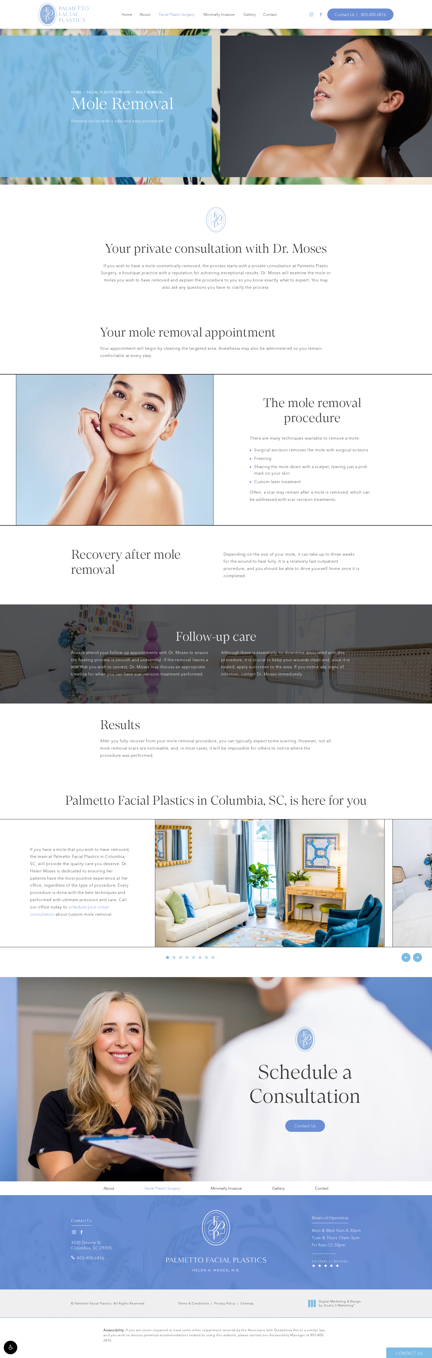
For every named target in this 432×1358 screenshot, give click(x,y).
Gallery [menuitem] (250, 14)
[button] (10, 1347)
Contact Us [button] (409, 1353)
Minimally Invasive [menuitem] (219, 14)
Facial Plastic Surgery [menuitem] (176, 14)
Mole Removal (150, 92)
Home (76, 92)
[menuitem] (311, 14)
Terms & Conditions (193, 1303)
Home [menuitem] (127, 14)
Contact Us (344, 14)
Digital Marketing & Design (339, 1303)
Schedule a (305, 1086)
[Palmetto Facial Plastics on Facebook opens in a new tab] (321, 14)
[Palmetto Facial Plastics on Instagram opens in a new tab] (311, 14)
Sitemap (247, 1303)
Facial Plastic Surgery (109, 92)
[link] (373, 14)
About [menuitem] (145, 14)
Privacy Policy (225, 1303)
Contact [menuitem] (270, 14)
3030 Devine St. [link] (91, 1245)
